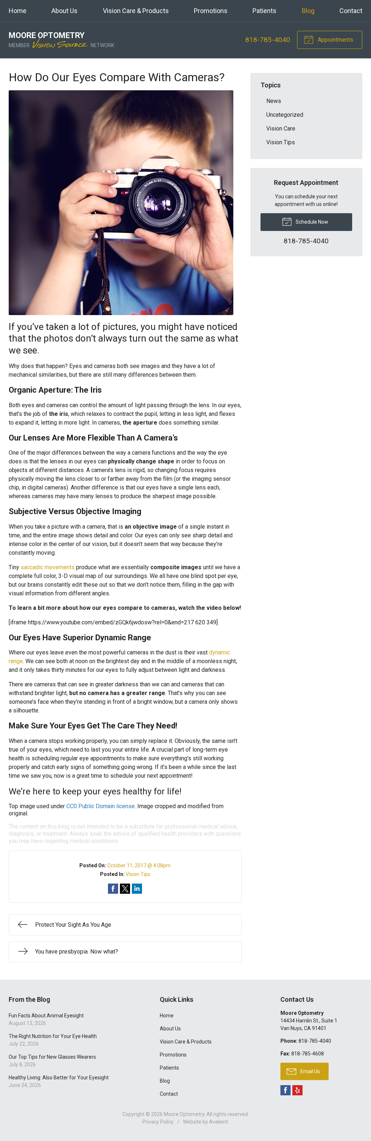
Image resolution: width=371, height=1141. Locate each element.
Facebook (285, 1090)
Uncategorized (284, 114)
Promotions (211, 11)
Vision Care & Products (136, 11)
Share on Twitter (125, 889)
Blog (308, 11)
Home (17, 11)
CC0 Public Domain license (100, 806)
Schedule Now (311, 222)
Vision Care (280, 128)
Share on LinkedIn (137, 889)
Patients (264, 11)
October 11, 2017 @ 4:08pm (139, 865)
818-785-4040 (267, 40)
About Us (64, 11)
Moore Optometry (184, 1114)
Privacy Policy (158, 1122)
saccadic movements (48, 567)
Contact (350, 11)
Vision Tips (138, 874)
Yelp (297, 1090)
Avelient (218, 1122)
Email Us (309, 1071)
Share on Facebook (113, 889)
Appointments (334, 39)
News (273, 101)
